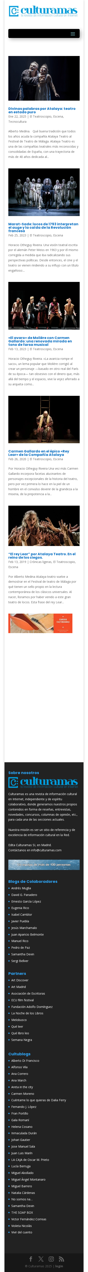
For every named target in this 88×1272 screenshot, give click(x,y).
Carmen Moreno (22, 1094)
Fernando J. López (23, 1107)
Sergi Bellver (19, 961)
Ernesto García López (26, 901)
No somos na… (22, 1199)
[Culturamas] (44, 789)
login (59, 1266)
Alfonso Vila (19, 1067)
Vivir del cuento (21, 1232)
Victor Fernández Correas (28, 1219)
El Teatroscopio (40, 116)
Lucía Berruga (21, 1166)
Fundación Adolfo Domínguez (32, 1007)
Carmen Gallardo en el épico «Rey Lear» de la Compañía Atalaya (38, 453)
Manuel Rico (19, 941)
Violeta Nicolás (21, 1226)
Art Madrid (18, 987)
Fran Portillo (19, 1113)
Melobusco (19, 1020)
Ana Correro (19, 1074)
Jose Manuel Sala (23, 1146)
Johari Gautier (20, 1140)
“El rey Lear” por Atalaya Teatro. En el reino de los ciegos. (42, 556)
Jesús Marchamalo (24, 928)
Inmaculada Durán (24, 1133)
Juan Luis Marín (21, 1153)
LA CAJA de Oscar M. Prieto (30, 1160)
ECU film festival (22, 1000)
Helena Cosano (21, 1127)
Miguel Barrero (21, 1186)
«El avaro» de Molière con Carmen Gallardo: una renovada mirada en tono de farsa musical (40, 341)
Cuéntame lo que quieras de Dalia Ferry (38, 1100)
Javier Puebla (20, 921)
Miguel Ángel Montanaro (28, 1179)
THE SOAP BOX (22, 1212)
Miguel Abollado (22, 1173)
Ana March (18, 1080)
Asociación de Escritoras (28, 993)
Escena (58, 116)
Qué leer (17, 1026)
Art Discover (19, 980)
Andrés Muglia (21, 888)
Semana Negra (21, 1040)
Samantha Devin (22, 954)
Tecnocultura (17, 121)
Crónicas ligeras (40, 562)
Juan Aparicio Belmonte (27, 934)
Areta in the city (22, 1087)
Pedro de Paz (20, 947)
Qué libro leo (20, 1033)
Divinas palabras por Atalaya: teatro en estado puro (42, 110)
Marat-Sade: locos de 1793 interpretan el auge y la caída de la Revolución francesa (43, 227)
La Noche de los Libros (27, 1013)
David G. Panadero (24, 895)
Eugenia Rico (20, 908)
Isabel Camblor (21, 914)
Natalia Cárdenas (23, 1193)
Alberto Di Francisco (25, 1061)
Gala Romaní (20, 1120)
